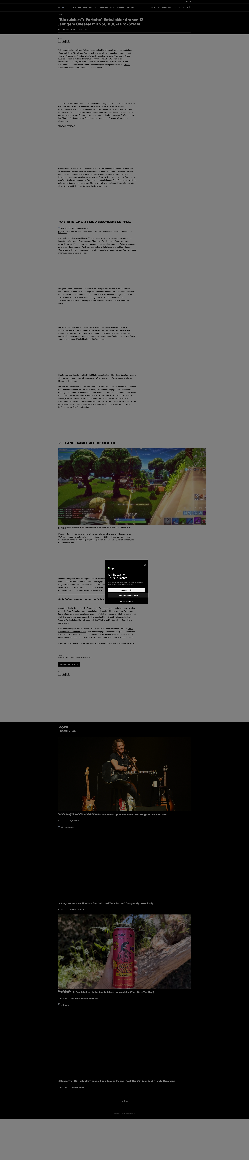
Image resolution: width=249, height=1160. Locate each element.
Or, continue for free (126, 601)
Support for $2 (126, 590)
